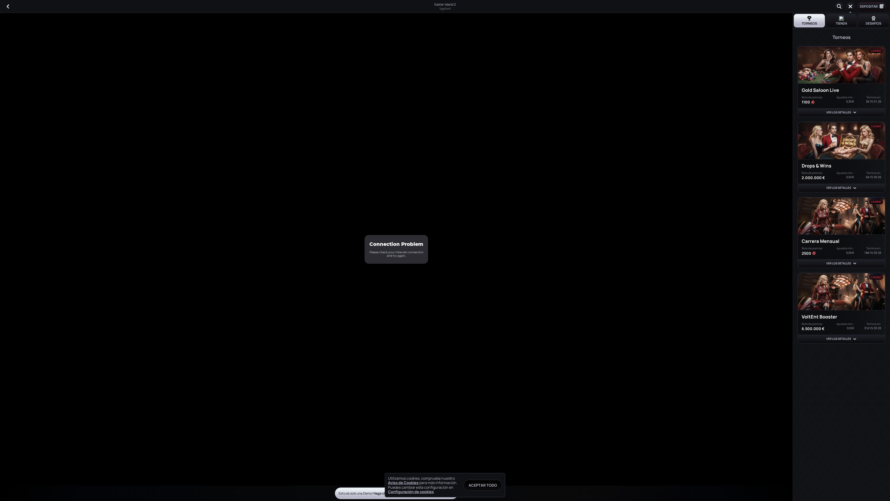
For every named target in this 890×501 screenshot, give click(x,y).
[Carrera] (850, 6)
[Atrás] (8, 6)
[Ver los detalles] (855, 112)
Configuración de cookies (411, 492)
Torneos (809, 23)
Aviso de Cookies (403, 483)
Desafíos (873, 23)
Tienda (841, 23)
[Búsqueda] (839, 6)
